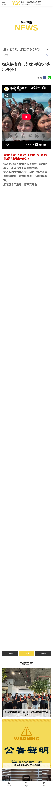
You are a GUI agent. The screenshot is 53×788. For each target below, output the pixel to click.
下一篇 (43, 653)
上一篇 (10, 653)
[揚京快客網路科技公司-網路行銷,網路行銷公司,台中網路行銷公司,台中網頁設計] (26, 3)
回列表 (26, 653)
